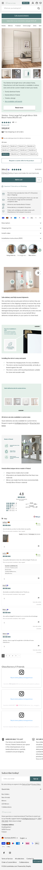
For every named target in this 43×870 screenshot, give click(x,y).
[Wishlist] (40, 3)
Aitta (34, 26)
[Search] (38, 8)
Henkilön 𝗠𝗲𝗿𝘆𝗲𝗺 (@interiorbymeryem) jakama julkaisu (22, 684)
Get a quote (37, 861)
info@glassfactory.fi (21, 423)
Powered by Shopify (24, 866)
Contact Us (30, 858)
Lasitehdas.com (11, 866)
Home (4, 26)
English (22, 838)
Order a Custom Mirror (9, 862)
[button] (21, 16)
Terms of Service (7, 858)
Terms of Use (26, 784)
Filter (5, 518)
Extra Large (27, 26)
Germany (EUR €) (10, 838)
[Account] (33, 3)
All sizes (4, 142)
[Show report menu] (38, 546)
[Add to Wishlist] (39, 179)
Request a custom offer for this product (21, 160)
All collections (19, 858)
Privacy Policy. (36, 784)
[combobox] (21, 8)
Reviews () (5, 125)
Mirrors (10, 26)
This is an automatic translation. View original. (14, 531)
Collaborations (24, 862)
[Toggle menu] (3, 3)
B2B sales (25, 3)
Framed (17, 26)
